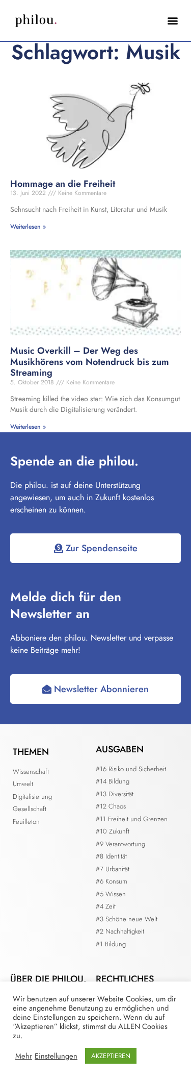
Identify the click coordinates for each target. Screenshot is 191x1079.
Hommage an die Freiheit (62, 183)
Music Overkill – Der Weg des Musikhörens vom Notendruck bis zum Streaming (89, 361)
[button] (172, 20)
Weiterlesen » (28, 226)
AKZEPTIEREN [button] (110, 1056)
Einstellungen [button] (56, 1056)
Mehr (23, 1056)
